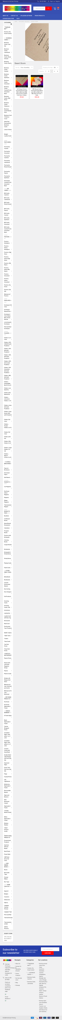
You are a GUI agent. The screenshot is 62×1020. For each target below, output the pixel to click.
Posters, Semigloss (7, 242)
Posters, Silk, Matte (7, 264)
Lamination (7, 613)
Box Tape (6, 881)
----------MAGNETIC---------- (7, 482)
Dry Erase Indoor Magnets (6, 492)
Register (58, 1)
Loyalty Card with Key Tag (7, 616)
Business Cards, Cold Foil (7, 44)
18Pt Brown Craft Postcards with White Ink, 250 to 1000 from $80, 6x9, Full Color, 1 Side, (37, 92)
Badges (6, 893)
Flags (5, 773)
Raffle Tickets (8, 632)
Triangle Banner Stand (7, 811)
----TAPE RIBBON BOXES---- (6, 865)
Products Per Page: (48, 67)
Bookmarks (7, 579)
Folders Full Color (7, 420)
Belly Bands (7, 576)
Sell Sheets (7, 477)
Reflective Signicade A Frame (7, 786)
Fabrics (6, 902)
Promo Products (40, 15)
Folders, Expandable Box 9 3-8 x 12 (7, 383)
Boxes (5, 869)
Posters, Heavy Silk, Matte (7, 269)
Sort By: (18, 67)
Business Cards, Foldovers (6, 104)
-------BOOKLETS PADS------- (7, 511)
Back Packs (7, 851)
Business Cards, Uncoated (6, 82)
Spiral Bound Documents (7, 524)
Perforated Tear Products (8, 627)
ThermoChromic (8, 917)
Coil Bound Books (7, 519)
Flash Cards (7, 567)
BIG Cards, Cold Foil (7, 194)
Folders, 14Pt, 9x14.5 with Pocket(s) (7, 362)
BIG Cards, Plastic (7, 209)
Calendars (7, 528)
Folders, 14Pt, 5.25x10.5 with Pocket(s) (7, 344)
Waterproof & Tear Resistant (7, 692)
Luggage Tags (8, 911)
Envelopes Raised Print (7, 310)
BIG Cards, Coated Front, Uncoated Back (8, 229)
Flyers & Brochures (7, 469)
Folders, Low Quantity (7, 388)
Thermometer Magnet (7, 505)
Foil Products (7, 596)
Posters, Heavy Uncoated (6, 280)
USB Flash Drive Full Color (6, 858)
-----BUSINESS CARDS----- (8, 38)
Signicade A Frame (7, 806)
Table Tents (7, 635)
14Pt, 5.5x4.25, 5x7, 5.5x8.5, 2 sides (8, 938)
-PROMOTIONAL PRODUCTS (8, 835)
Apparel (6, 891)
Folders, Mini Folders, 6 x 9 (7, 442)
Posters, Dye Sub (7, 290)
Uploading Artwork (26, 15)
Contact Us (14, 15)
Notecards (7, 620)
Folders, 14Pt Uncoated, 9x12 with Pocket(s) (7, 370)
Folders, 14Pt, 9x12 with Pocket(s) (7, 356)
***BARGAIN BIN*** (7, 28)
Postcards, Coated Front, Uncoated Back (8, 183)
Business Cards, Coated (6, 69)
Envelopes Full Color (8, 305)
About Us (5, 15)
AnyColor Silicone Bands (6, 846)
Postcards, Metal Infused (7, 165)
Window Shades (6, 824)
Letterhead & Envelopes (7, 323)
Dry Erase (6, 701)
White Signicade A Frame (7, 818)
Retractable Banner (7, 791)
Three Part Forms (7, 649)
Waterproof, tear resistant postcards (8, 686)
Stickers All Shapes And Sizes (7, 679)
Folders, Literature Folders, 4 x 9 (7, 399)
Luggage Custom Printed (6, 907)
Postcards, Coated (7, 147)
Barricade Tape (6, 873)
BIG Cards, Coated (7, 214)
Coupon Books (8, 544)
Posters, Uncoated (6, 274)
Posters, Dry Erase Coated (7, 32)
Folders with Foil (7, 437)
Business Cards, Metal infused (7, 56)
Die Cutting (7, 589)
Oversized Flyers (7, 473)
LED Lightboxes (7, 780)
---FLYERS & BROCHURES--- (7, 463)
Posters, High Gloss (7, 253)
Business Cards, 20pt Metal (7, 98)
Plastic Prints (7, 658)
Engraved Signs (6, 763)
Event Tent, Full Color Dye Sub (7, 769)
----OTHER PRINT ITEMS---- (8, 572)
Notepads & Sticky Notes (7, 553)
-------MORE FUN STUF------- (7, 886)
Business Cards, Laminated (7, 50)
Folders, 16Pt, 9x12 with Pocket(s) (7, 377)
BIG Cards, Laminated (7, 198)
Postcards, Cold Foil (7, 156)
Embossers (7, 899)
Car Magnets (7, 486)
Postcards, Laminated (7, 161)
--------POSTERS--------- (8, 236)
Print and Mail (7, 914)
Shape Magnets (6, 501)
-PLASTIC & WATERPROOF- (8, 654)
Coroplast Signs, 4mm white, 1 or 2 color (7, 735)
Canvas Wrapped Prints (6, 728)
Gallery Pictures (6, 927)
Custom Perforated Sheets (7, 584)
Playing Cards (7, 563)
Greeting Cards (6, 601)
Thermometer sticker (7, 923)
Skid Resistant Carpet (6, 801)
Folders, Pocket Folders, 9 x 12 (7, 425)
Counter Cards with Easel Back (7, 750)
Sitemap (18, 985)
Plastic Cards (7, 673)
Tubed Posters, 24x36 (6, 829)
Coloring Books (6, 540)
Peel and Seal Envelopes (7, 327)
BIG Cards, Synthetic (7, 218)
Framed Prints (8, 776)
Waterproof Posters (7, 295)
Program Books (6, 531)
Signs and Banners (6, 795)
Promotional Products (7, 841)
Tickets (6, 638)
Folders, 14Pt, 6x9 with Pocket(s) (7, 350)
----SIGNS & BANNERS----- (7, 711)
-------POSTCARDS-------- (7, 142)
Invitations (7, 610)
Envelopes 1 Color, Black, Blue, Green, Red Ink (7, 316)
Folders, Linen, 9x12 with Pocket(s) (8, 407)
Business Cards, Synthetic (6, 75)
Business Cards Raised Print (7, 110)
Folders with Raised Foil (7, 393)
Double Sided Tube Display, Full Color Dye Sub (7, 757)
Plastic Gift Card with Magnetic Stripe (7, 665)
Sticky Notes (7, 558)
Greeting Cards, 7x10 (7, 606)
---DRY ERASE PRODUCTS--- (7, 697)
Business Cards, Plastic (8, 62)
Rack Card (7, 623)
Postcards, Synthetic (7, 176)
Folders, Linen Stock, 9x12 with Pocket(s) (8, 413)
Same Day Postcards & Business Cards (7, 124)
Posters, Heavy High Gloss (7, 258)
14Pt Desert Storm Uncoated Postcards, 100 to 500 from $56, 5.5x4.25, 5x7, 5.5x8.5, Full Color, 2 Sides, (21, 92)
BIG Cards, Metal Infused (7, 203)
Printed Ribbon (6, 878)
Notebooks (7, 549)
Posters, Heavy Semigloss (7, 247)
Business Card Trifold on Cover (8, 117)
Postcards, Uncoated (7, 152)
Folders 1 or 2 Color (7, 338)
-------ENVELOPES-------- (8, 300)
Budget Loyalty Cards (7, 135)
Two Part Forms (6, 645)
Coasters (6, 896)
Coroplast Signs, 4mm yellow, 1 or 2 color (7, 743)
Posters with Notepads (7, 536)
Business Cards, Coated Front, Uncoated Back (8, 90)
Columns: (41, 71)
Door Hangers (7, 591)
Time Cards (7, 641)
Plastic (6, 670)
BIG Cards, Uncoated (7, 223)
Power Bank (7, 854)
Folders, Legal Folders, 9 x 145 (8, 449)
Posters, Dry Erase (7, 285)
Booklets (6, 515)
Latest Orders (8, 129)
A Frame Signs (8, 715)
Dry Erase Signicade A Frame (7, 706)
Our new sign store (8, 18)
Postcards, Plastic (7, 172)
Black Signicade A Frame (7, 721)
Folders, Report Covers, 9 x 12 (7, 455)
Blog (18, 18)
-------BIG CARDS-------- (7, 189)
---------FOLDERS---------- (7, 333)
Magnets (6, 497)
